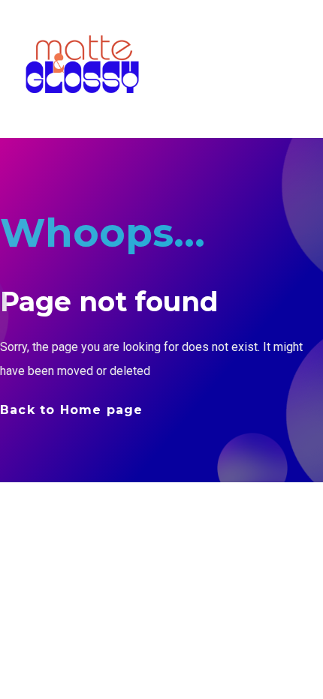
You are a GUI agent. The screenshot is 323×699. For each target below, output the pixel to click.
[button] (304, 64)
